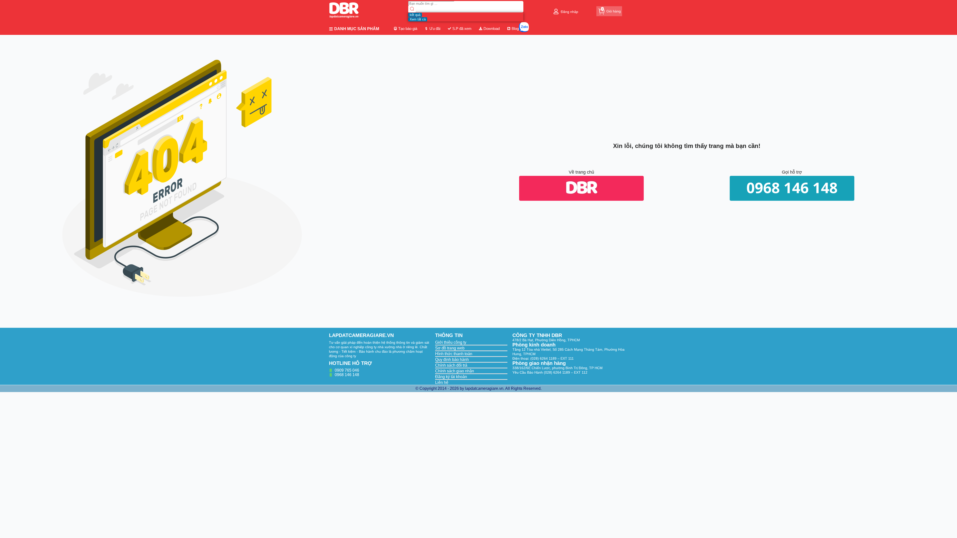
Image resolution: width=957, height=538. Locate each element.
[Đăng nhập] (556, 11)
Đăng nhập (569, 12)
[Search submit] (412, 9)
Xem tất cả (418, 19)
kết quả (415, 15)
